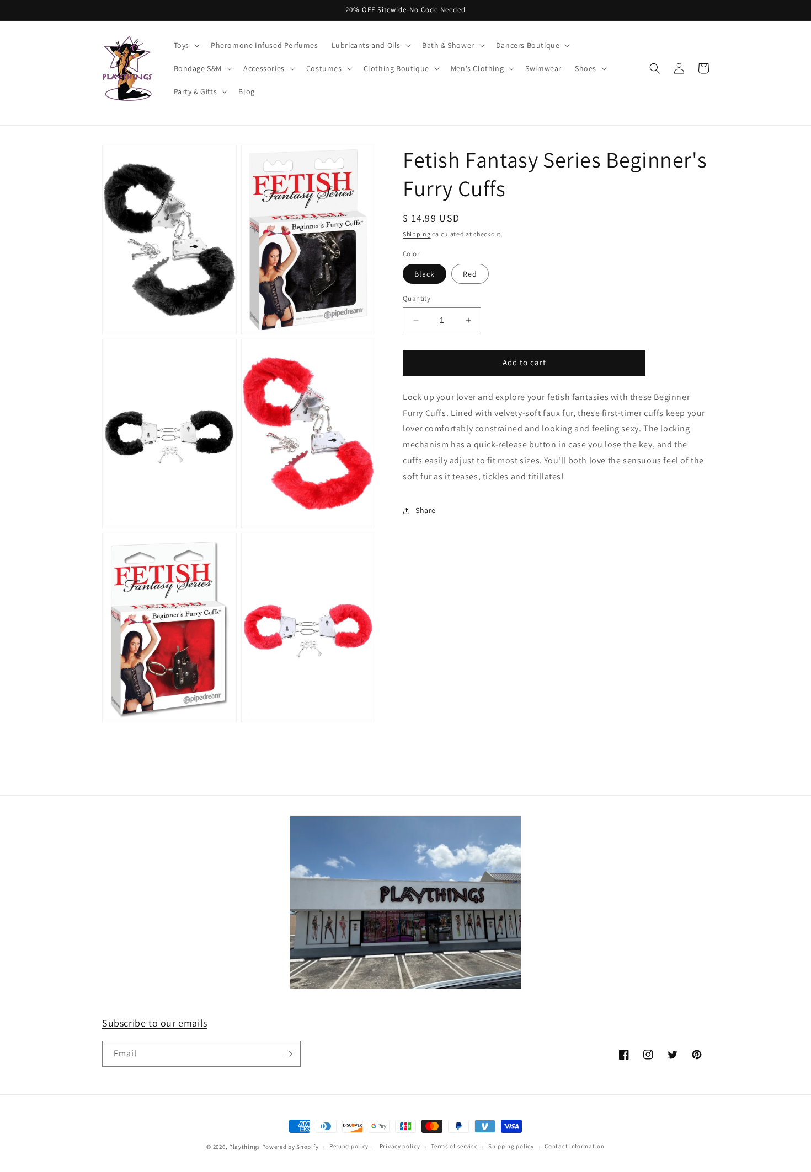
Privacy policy (400, 1146)
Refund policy (349, 1146)
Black (424, 274)
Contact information (574, 1146)
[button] (185, 45)
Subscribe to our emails (154, 1023)
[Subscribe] (288, 1054)
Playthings (244, 1147)
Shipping (417, 234)
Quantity (416, 298)
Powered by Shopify (290, 1147)
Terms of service (454, 1146)
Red (470, 274)
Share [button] (425, 510)
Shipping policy (511, 1146)
